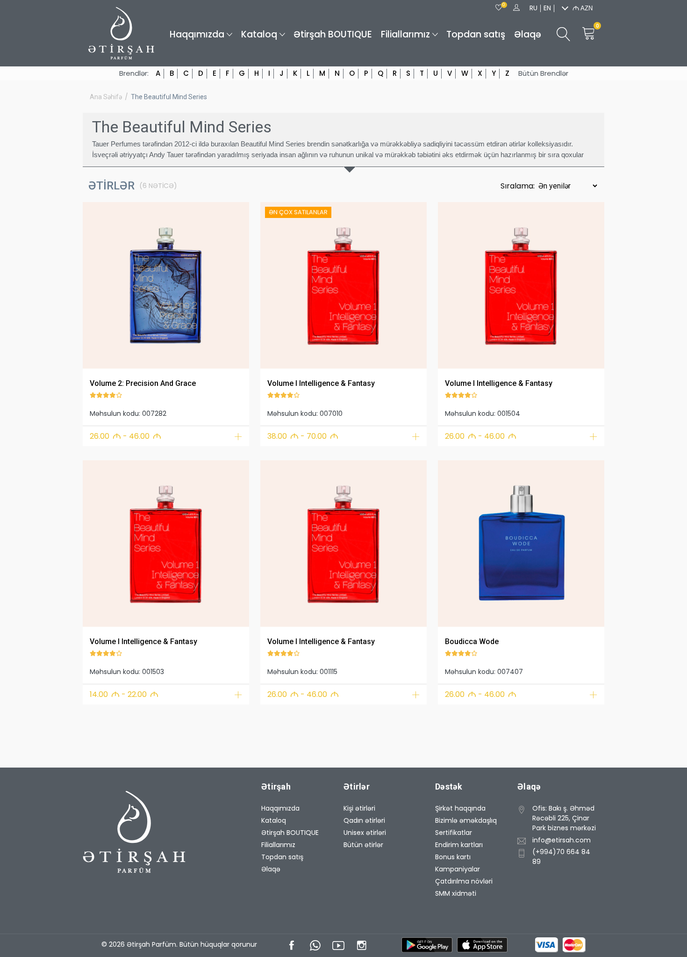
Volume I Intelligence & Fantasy (321, 383)
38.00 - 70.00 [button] (302, 436)
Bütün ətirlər (363, 844)
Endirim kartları (459, 844)
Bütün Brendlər (543, 73)
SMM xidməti (455, 893)
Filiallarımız (405, 34)
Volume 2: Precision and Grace (143, 383)
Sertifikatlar (453, 832)
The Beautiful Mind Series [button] (169, 97)
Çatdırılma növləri (464, 881)
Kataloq (259, 34)
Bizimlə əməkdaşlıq (466, 820)
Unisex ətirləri (365, 832)
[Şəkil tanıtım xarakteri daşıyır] (166, 285)
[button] (95, 284)
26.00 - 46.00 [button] (125, 436)
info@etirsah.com (561, 840)
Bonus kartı (453, 857)
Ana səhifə (106, 97)
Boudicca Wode (472, 641)
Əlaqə (527, 34)
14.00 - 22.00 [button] (124, 694)
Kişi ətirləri (359, 808)
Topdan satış (475, 34)
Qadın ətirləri (364, 820)
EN (547, 8)
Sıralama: (519, 186)
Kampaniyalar (457, 869)
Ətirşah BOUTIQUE (332, 34)
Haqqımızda (197, 34)
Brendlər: (134, 73)
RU (533, 8)
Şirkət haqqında (460, 808)
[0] (498, 8)
